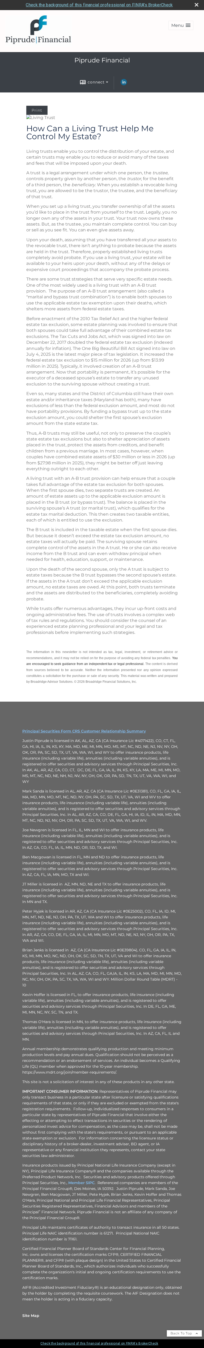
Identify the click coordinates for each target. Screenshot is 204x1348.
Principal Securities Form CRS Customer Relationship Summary (84, 731)
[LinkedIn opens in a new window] (124, 84)
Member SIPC (81, 1182)
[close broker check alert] (196, 5)
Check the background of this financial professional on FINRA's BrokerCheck (99, 4)
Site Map (30, 1315)
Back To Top (182, 1333)
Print (37, 110)
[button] (180, 25)
